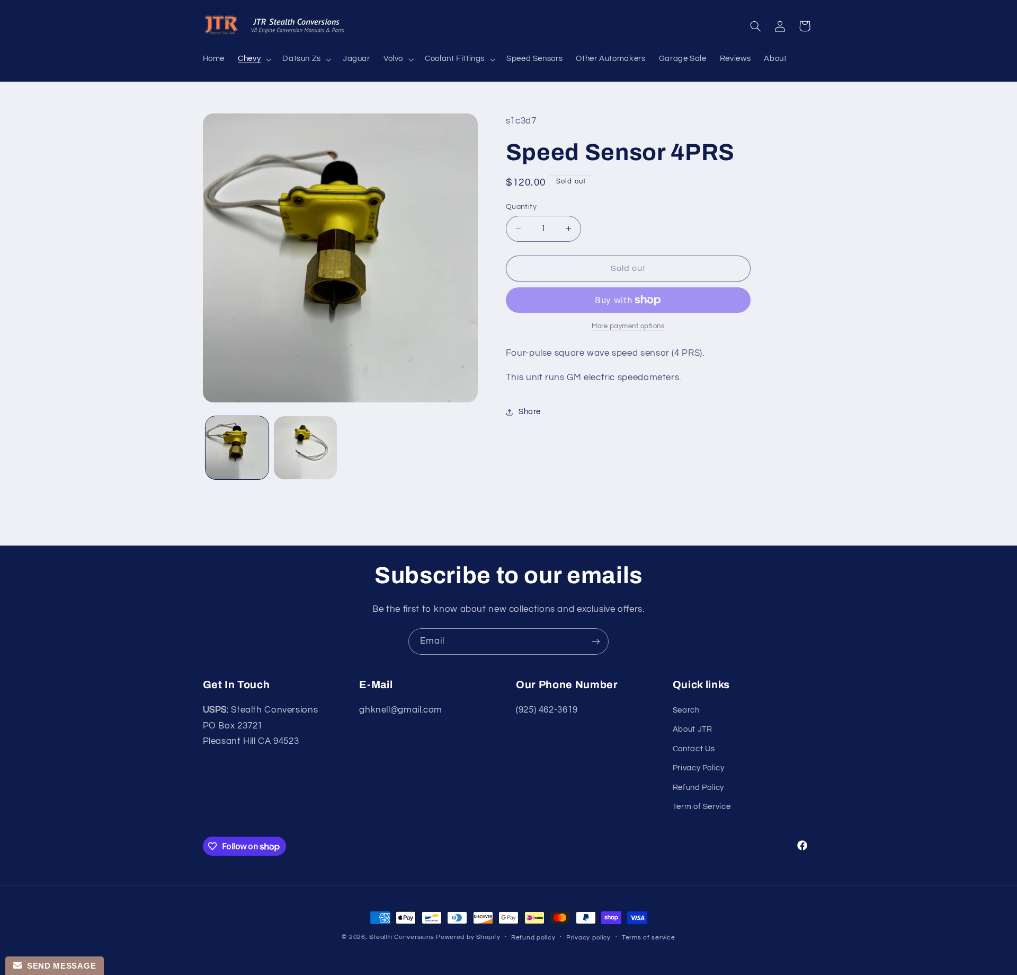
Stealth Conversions (401, 937)
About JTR (692, 729)
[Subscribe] (596, 641)
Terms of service (648, 938)
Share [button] (530, 412)
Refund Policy (698, 788)
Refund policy (533, 938)
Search (686, 710)
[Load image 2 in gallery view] (305, 447)
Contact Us (694, 749)
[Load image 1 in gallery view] (237, 447)
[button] (253, 59)
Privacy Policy (699, 768)
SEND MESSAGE (59, 965)
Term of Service (701, 807)
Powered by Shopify (468, 937)
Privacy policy (588, 938)
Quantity (521, 206)
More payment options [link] (628, 326)
